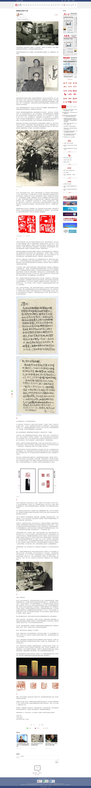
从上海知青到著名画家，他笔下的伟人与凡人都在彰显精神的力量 (23, 745)
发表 (57, 762)
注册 (62, 0)
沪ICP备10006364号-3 (49, 783)
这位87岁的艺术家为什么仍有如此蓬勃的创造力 (37, 744)
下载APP (68, 0)
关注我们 (73, 0)
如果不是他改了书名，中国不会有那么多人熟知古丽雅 (51, 744)
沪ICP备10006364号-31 (42, 783)
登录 (65, 0)
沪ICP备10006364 (36, 783)
